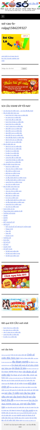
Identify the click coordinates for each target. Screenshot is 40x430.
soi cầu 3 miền (12, 393)
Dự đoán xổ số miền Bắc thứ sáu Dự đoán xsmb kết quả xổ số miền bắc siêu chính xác (18, 380)
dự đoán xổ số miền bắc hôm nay (16, 378)
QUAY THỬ (7, 247)
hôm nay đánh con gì (15, 387)
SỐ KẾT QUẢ (7, 249)
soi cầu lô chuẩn (29, 407)
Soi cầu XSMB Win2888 (25, 413)
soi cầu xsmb (28, 410)
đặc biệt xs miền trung (13, 171)
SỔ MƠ (5, 244)
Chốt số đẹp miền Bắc (26, 358)
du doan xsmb (20, 361)
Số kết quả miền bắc (12, 251)
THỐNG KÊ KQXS (9, 213)
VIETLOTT (6, 224)
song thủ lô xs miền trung (14, 182)
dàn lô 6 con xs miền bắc (14, 146)
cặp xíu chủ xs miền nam (13, 191)
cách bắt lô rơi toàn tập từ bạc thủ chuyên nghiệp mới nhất (10, 58)
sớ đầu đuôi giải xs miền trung (15, 180)
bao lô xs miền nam (12, 189)
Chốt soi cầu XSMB (5, 355)
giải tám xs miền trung (13, 173)
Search (24, 68)
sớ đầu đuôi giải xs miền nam (15, 202)
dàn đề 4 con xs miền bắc (14, 128)
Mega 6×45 (9, 229)
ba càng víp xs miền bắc (13, 117)
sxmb (19, 415)
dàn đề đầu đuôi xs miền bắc (15, 137)
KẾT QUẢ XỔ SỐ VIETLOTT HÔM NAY (18, 226)
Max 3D (8, 231)
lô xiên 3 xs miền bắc (12, 153)
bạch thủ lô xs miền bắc (13, 124)
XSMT (5, 220)
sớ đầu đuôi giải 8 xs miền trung (16, 177)
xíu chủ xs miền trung (13, 184)
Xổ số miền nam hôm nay (11, 186)
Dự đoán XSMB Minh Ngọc (12, 372)
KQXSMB (6, 390)
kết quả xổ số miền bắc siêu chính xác (21, 390)
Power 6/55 (9, 235)
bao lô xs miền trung (12, 166)
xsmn (27, 418)
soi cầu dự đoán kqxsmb (21, 400)
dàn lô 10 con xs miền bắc (14, 140)
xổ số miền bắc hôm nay (13, 420)
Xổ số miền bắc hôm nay (11, 113)
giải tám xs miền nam (12, 195)
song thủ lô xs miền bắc (13, 162)
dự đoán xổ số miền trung (17, 383)
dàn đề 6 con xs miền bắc (14, 131)
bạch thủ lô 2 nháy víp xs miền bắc (17, 115)
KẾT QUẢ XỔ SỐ (9, 222)
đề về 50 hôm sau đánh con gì (29, 420)
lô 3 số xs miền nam (12, 198)
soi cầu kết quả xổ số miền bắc (14, 407)
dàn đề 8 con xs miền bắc (14, 133)
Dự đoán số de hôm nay (33, 368)
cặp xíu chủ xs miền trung (14, 169)
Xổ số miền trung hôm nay (11, 164)
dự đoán (31, 362)
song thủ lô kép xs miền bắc (15, 160)
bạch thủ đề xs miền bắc (13, 119)
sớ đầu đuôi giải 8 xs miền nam (15, 200)
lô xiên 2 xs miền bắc (12, 151)
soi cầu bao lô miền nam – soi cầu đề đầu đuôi (20, 4)
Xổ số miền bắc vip (9, 144)
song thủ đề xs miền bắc (13, 157)
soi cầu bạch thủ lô (18, 397)
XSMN (5, 218)
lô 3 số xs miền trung (12, 175)
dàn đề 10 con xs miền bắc (14, 135)
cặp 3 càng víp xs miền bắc (14, 126)
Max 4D (8, 233)
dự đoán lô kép (19, 368)
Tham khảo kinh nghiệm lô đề (12, 211)
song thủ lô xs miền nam (13, 204)
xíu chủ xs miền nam (12, 206)
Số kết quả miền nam (12, 255)
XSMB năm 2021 (19, 418)
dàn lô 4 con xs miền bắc (14, 142)
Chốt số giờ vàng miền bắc (18, 355)
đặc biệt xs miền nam (12, 193)
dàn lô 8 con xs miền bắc (14, 148)
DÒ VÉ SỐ (6, 242)
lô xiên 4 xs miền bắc (12, 155)
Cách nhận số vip (9, 209)
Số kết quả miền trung (13, 253)
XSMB (5, 215)
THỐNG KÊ (7, 238)
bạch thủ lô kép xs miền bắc (15, 122)
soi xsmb (14, 415)
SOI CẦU (6, 240)
